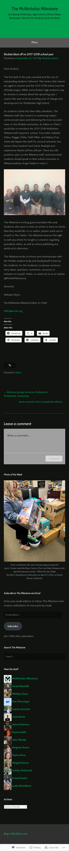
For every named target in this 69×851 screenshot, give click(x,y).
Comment (54, 458)
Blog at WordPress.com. (16, 833)
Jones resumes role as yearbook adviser (40, 401)
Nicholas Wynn (50, 58)
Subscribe (13, 626)
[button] (34, 521)
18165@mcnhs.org (13, 311)
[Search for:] (34, 656)
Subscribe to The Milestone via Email (22, 593)
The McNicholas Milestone (34, 8)
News (18, 372)
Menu (34, 42)
